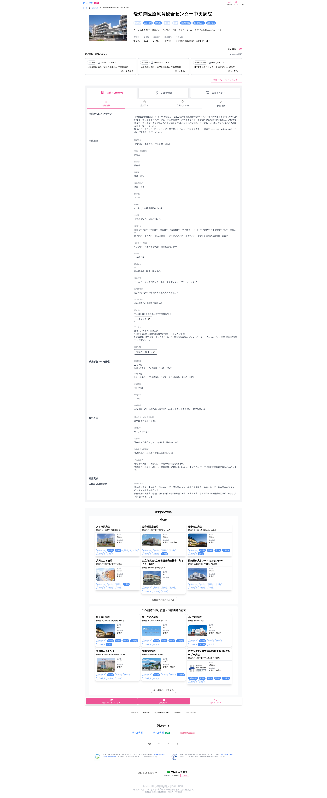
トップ (85, 8)
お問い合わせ (190, 712)
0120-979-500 (179, 771)
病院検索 (95, 8)
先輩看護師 (166, 92)
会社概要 (134, 712)
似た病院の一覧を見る (163, 690)
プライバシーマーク (226, 754)
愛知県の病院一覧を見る (163, 599)
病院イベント (218, 92)
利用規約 (146, 712)
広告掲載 (177, 712)
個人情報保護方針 (162, 712)
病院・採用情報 (115, 92)
